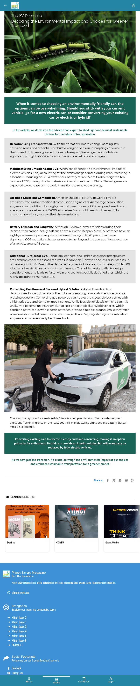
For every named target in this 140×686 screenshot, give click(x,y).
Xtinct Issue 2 (19, 617)
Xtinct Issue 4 (19, 631)
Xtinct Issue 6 (19, 640)
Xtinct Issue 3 (19, 626)
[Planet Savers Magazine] (69, 5)
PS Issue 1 (17, 645)
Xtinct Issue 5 (19, 636)
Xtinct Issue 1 (19, 622)
